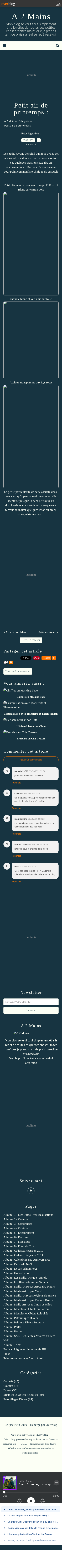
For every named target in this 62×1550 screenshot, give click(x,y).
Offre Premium (14, 1448)
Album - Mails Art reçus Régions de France (29, 1295)
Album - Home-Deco (16, 1273)
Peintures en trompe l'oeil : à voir (23, 1358)
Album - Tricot (12, 1345)
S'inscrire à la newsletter (17, 671)
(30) (23, 1394)
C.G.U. (24, 1444)
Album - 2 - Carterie (15, 1219)
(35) (10, 1390)
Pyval (33, 1058)
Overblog (51, 1424)
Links (6, 1354)
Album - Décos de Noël (17, 1264)
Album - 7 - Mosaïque (16, 1241)
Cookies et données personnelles (37, 1448)
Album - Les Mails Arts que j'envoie (25, 1277)
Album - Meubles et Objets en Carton (26, 1309)
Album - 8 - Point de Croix (19, 1246)
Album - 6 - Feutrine (15, 1237)
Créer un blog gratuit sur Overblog (18, 1439)
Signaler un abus (10, 1444)
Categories (24, 121)
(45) (11, 1381)
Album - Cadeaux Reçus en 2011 (23, 1255)
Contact (52, 1439)
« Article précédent (15, 632)
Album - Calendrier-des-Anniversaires (26, 1259)
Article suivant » (48, 632)
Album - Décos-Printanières (20, 1268)
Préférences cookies (30, 1453)
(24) (18, 1399)
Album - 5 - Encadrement (18, 1232)
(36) (11, 1385)
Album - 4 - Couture (15, 1228)
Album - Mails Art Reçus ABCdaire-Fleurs (29, 1286)
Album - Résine (12, 1331)
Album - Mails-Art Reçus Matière (23, 1291)
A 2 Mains (31, 16)
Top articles (40, 1439)
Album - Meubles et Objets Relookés (25, 1313)
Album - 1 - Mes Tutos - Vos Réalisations (28, 1214)
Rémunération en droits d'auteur (43, 1444)
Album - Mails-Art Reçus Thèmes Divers (28, 1300)
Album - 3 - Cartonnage (17, 1223)
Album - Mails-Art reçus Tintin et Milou (27, 1304)
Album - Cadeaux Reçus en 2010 (23, 1250)
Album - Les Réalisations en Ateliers (25, 1282)
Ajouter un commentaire (31, 760)
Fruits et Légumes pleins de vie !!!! (24, 1349)
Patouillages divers (31, 134)
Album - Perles (12, 1327)
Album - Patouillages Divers (20, 1318)
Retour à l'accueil (31, 640)
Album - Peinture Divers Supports (24, 1322)
